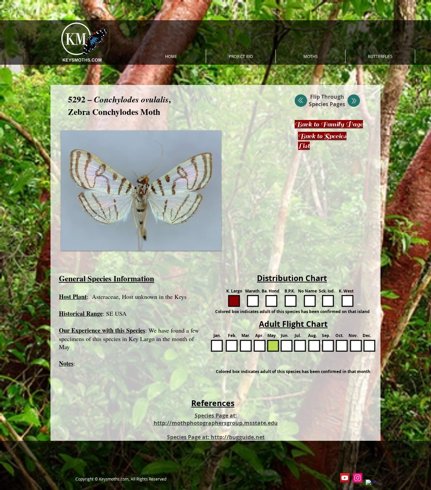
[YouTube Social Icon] (345, 478)
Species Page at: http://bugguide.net (216, 437)
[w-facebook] (370, 484)
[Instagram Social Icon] (357, 478)
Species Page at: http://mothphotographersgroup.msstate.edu (216, 419)
